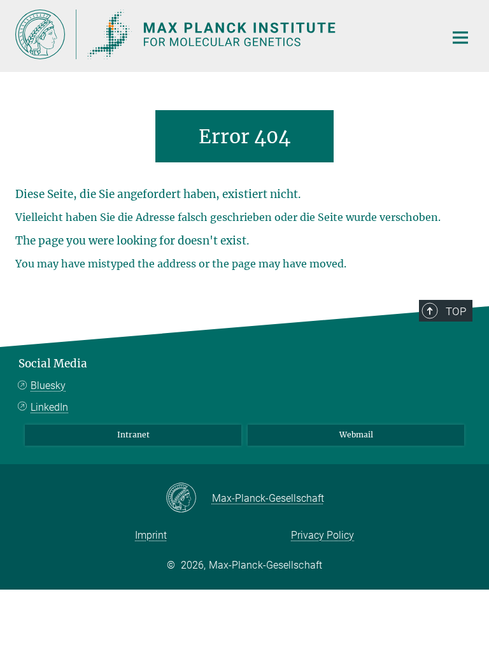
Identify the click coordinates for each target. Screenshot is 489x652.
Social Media (52, 363)
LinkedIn (49, 407)
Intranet (133, 434)
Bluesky (48, 385)
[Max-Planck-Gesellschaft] (189, 498)
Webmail (356, 434)
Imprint (151, 535)
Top (456, 311)
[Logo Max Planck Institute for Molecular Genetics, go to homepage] (222, 34)
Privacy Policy (322, 535)
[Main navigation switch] (460, 37)
